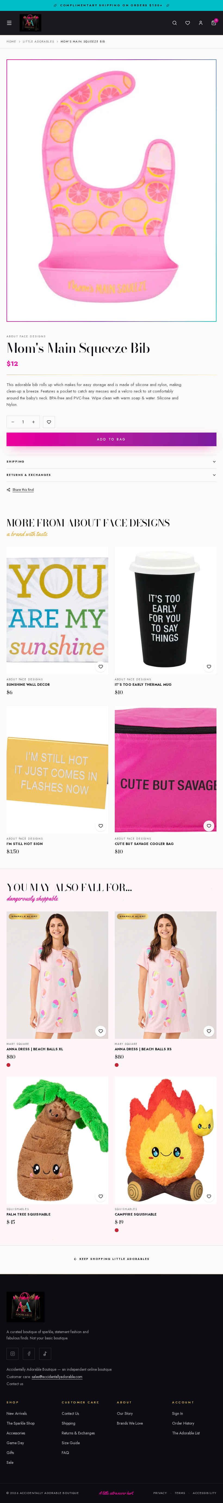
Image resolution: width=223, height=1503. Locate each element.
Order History (183, 1423)
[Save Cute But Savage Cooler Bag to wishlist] (208, 826)
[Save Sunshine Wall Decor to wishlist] (100, 666)
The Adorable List (186, 1433)
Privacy (160, 1493)
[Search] (175, 23)
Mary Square (18, 1044)
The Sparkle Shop (21, 1423)
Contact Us (70, 1413)
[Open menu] (9, 23)
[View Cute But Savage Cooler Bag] (165, 770)
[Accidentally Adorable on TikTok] (45, 1354)
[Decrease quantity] (13, 422)
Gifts (10, 1452)
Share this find (23, 489)
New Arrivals (17, 1413)
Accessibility (204, 1493)
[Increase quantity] (33, 422)
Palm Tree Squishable (29, 1214)
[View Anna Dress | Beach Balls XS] (165, 975)
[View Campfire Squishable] (165, 1140)
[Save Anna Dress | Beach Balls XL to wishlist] (100, 1031)
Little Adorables (38, 41)
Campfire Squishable (136, 1214)
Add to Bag (111, 439)
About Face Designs (26, 336)
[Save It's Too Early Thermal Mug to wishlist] (208, 666)
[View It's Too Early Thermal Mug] (165, 610)
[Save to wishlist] (49, 422)
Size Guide (71, 1443)
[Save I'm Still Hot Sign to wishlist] (100, 826)
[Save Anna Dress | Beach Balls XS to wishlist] (208, 1031)
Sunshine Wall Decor (28, 684)
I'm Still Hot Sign (25, 843)
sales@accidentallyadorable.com (57, 1376)
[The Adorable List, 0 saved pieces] (188, 23)
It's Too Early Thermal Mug (143, 684)
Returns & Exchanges (29, 475)
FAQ (65, 1452)
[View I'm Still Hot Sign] (57, 770)
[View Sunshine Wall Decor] (57, 610)
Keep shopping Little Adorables (114, 1259)
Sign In (177, 1413)
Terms (180, 1493)
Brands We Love (130, 1423)
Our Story (125, 1413)
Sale (10, 1462)
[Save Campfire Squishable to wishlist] (208, 1196)
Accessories (16, 1433)
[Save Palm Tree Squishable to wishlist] (100, 1196)
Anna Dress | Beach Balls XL (35, 1049)
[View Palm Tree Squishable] (57, 1140)
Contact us (15, 1383)
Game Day (15, 1443)
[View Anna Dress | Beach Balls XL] (57, 975)
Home (11, 41)
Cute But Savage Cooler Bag (144, 843)
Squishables (18, 1209)
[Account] (201, 23)
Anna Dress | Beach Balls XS (143, 1049)
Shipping (16, 462)
